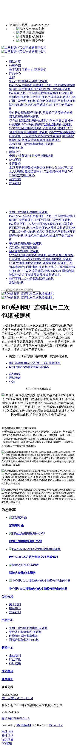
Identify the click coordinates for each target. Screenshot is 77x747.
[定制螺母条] (18, 517)
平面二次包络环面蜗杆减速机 (28, 212)
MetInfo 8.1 (23, 725)
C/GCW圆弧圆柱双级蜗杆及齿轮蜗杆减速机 (38, 263)
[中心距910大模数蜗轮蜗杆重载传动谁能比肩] (39, 580)
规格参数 (15, 377)
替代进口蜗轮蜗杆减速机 (25, 243)
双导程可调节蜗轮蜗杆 (24, 247)
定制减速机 (16, 282)
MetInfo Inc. (56, 725)
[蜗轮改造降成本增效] (24, 565)
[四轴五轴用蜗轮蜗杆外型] (27, 533)
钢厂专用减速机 (23, 220)
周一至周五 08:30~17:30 (17, 698)
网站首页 (15, 61)
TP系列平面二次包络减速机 (52, 220)
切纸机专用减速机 (37, 235)
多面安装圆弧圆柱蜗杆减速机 (41, 274)
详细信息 (15, 373)
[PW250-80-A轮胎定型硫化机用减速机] (35, 549)
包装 (12, 381)
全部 (12, 77)
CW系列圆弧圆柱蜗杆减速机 (28, 255)
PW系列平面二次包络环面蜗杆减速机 (33, 223)
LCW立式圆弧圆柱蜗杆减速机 (41, 270)
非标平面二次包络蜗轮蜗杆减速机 (31, 278)
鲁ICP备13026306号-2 (15, 718)
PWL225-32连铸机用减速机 (27, 216)
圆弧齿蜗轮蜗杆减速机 (24, 251)
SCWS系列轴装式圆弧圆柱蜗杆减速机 (47, 259)
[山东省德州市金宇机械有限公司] (38, 50)
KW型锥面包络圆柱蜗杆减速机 (51, 227)
